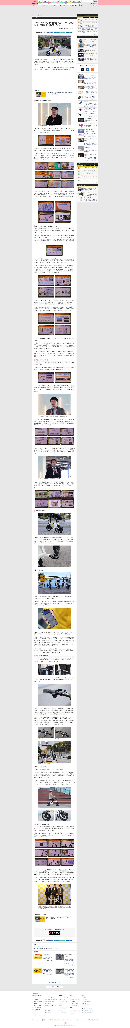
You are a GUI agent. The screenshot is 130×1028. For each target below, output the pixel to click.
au (37, 5)
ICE (83, 995)
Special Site (83, 36)
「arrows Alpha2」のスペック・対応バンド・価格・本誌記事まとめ (90, 150)
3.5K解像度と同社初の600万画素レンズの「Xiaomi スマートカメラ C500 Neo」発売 (90, 87)
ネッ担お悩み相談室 (37, 1007)
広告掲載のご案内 (52, 1019)
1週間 (90, 17)
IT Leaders (35, 1003)
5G (72, 5)
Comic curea (86, 999)
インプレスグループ (83, 1019)
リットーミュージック (64, 997)
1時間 (80, 17)
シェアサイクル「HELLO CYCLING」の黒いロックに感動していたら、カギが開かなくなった (69, 960)
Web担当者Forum (37, 999)
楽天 (57, 5)
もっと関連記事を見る (54, 982)
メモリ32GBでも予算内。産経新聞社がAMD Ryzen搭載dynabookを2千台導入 (90, 45)
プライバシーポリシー (69, 1019)
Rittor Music (61, 995)
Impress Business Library (49, 1001)
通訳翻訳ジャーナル (75, 1001)
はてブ (56, 32)
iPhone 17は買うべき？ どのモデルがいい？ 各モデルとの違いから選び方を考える (90, 199)
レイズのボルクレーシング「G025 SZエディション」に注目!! (90, 50)
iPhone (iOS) (62, 5)
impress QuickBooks (87, 1001)
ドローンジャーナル (37, 1005)
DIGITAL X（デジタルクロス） (50, 1005)
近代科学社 (61, 1011)
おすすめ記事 (83, 185)
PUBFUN (84, 1003)
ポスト (40, 32)
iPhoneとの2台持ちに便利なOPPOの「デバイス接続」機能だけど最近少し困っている (90, 143)
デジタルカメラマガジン (38, 1011)
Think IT (35, 997)
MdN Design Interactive (76, 1011)
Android (68, 5)
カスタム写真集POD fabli (88, 1010)
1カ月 (95, 17)
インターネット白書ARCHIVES (39, 1015)
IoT (75, 5)
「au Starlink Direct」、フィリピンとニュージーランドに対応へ (90, 120)
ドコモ (34, 5)
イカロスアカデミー (75, 1005)
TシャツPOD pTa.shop (88, 1008)
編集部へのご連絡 (60, 1019)
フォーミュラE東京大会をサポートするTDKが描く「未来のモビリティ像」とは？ (90, 59)
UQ (54, 5)
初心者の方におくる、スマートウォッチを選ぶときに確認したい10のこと (90, 194)
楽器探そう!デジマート (64, 999)
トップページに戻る (54, 986)
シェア (50, 32)
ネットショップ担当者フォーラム (51, 999)
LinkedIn (70, 32)
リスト (44, 32)
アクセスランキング (85, 15)
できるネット (36, 1013)
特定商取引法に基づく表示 (93, 1019)
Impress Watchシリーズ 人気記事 (88, 163)
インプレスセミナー (48, 1003)
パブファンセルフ (87, 1004)
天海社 (85, 997)
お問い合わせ (45, 1019)
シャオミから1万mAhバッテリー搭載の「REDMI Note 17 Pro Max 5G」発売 (90, 93)
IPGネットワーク (85, 1006)
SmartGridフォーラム (49, 997)
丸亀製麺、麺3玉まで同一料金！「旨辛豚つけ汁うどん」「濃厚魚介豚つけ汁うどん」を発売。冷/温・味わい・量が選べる (88, 172)
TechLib (73, 1014)
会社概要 (76, 1019)
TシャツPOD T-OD (63, 1001)
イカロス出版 (72, 995)
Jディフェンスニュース (76, 999)
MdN (71, 1007)
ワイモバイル (49, 5)
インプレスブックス (48, 1010)
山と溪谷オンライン (63, 1006)
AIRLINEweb (74, 997)
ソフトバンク (42, 5)
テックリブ (72, 1013)
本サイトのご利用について (37, 1019)
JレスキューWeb (75, 1003)
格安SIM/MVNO (80, 5)
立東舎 (61, 1003)
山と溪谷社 (61, 1005)
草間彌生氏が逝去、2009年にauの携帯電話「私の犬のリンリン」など (90, 125)
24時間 (85, 17)
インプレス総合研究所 (38, 1001)
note (63, 32)
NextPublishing (48, 1012)
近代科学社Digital (63, 1012)
